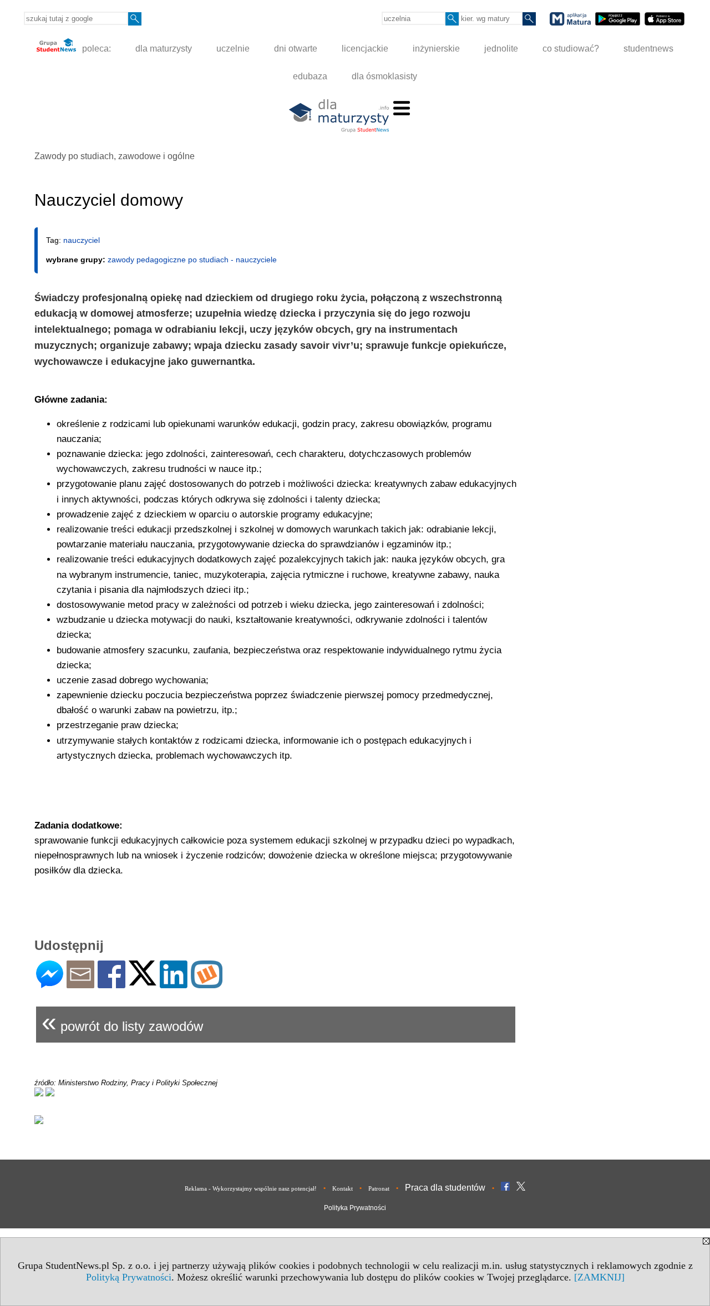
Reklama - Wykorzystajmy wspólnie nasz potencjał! (251, 1188)
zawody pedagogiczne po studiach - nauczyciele (192, 259)
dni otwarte (295, 48)
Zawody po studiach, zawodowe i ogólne (114, 156)
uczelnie (233, 48)
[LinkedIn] (173, 983)
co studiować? (570, 48)
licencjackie (365, 48)
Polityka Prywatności (355, 1208)
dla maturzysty (163, 48)
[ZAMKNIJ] (599, 1277)
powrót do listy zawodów (122, 1021)
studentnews (648, 48)
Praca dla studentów (445, 1187)
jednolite (501, 48)
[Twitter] (142, 980)
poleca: (95, 48)
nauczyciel (81, 240)
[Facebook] (111, 983)
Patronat (378, 1188)
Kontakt (342, 1188)
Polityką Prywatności (128, 1277)
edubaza (310, 76)
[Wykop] (206, 983)
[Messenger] (49, 983)
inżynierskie (436, 48)
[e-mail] (80, 983)
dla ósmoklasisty (384, 76)
